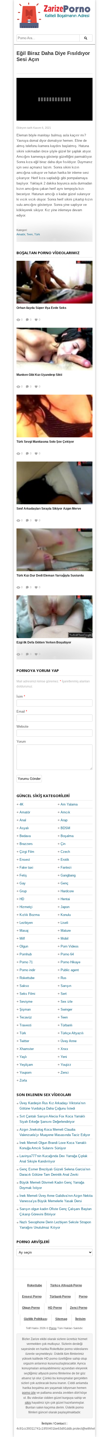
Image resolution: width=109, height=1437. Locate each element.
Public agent (70, 970)
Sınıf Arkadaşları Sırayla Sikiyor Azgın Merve (48, 508)
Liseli (64, 923)
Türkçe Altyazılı (72, 1033)
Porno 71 (26, 962)
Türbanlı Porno (60, 1296)
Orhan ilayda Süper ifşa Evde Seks (41, 308)
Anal (23, 820)
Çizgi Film (27, 852)
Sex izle (66, 1001)
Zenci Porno (78, 1308)
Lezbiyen (26, 923)
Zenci (65, 1072)
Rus (63, 978)
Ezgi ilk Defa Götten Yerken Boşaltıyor (43, 642)
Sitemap (61, 1319)
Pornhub (26, 954)
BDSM (65, 828)
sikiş (28, 1402)
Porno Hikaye (70, 962)
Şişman (25, 1009)
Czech (65, 852)
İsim (19, 696)
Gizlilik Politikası (35, 1319)
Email (20, 711)
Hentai (65, 899)
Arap (64, 820)
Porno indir (27, 970)
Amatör (20, 234)
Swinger (66, 1009)
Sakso (24, 986)
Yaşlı (23, 1057)
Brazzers (26, 844)
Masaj (24, 930)
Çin (63, 844)
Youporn (25, 1072)
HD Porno (55, 1308)
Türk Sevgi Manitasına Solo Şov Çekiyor (45, 441)
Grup (23, 891)
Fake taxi (26, 867)
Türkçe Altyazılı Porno (66, 1285)
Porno (83, 1296)
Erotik (65, 859)
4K (22, 804)
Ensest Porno (32, 1296)
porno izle (29, 1393)
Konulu (66, 915)
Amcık (65, 812)
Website (22, 726)
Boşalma (67, 836)
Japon (65, 907)
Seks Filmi (27, 994)
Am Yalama (69, 804)
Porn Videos (70, 946)
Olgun (24, 946)
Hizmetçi (26, 907)
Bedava (25, 836)
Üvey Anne (69, 1041)
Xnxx (64, 1049)
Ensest (25, 859)
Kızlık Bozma (30, 915)
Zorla (23, 1080)
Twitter (24, 1041)
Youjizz (66, 1065)
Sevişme (26, 1001)
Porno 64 (67, 954)
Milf (22, 938)
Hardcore (67, 891)
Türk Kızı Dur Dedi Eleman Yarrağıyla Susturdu (50, 575)
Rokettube (27, 978)
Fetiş (23, 875)
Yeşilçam (26, 1065)
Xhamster (27, 1049)
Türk (37, 234)
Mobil (64, 938)
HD (22, 899)
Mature (66, 930)
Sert (64, 994)
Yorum (21, 741)
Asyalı (24, 828)
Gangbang (68, 875)
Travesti (25, 1025)
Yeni (64, 1057)
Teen (30, 234)
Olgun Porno (31, 1308)
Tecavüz (26, 1017)
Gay (23, 883)
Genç (64, 883)
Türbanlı (66, 1025)
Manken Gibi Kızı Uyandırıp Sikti (39, 375)
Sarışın (66, 986)
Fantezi (66, 867)
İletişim (80, 1319)
